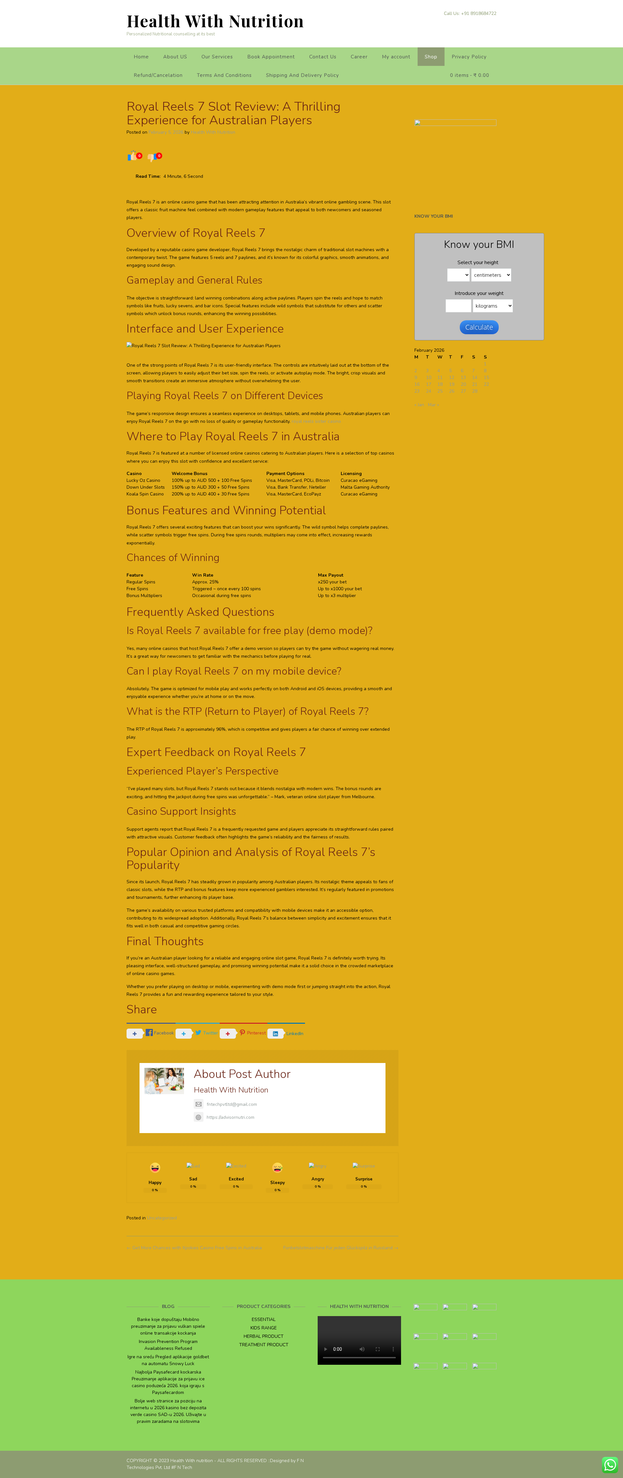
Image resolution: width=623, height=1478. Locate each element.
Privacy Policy (469, 57)
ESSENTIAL (263, 1319)
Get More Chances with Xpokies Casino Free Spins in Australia (194, 1248)
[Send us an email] (494, 24)
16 (417, 384)
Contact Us (322, 57)
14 (474, 377)
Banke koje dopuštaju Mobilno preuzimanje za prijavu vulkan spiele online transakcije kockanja (168, 1326)
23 (417, 391)
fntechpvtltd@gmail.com (232, 1104)
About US (175, 57)
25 (440, 391)
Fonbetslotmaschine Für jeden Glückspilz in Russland (340, 1248)
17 (428, 384)
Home (141, 57)
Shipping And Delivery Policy (302, 75)
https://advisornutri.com (230, 1117)
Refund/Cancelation (158, 75)
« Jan (419, 405)
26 (451, 391)
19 (451, 384)
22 (486, 384)
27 (463, 391)
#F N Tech (181, 1467)
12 (451, 377)
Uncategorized (162, 1218)
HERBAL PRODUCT (264, 1336)
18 (440, 384)
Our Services (217, 57)
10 (428, 377)
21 (474, 384)
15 (486, 377)
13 (463, 377)
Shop (431, 57)
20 (463, 384)
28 (474, 391)
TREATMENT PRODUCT (263, 1345)
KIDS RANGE (263, 1328)
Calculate (479, 327)
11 (440, 377)
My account (396, 57)
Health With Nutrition (215, 20)
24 (428, 391)
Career (359, 57)
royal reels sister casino (316, 421)
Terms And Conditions (224, 75)
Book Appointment (271, 57)
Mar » (433, 405)
